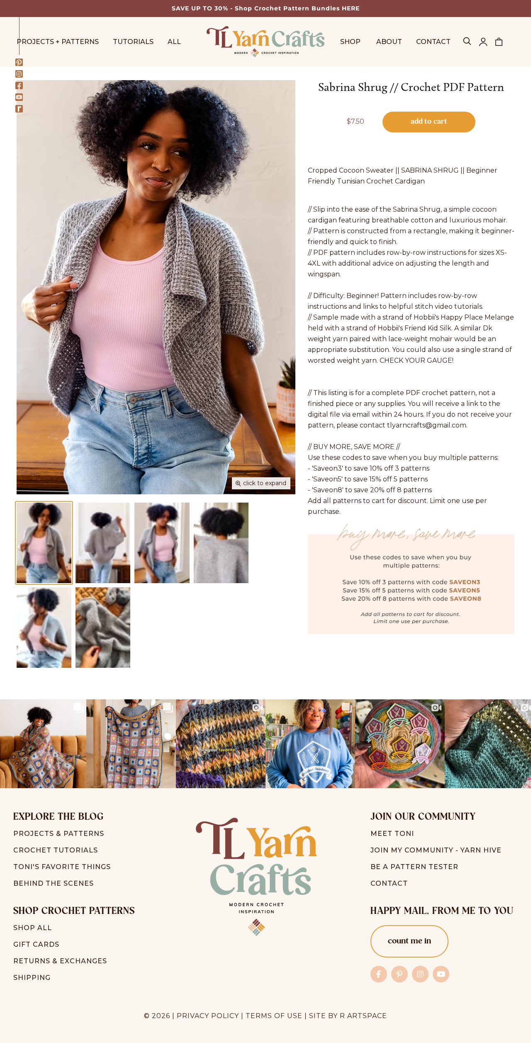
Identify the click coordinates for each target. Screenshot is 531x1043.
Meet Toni (392, 834)
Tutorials (133, 42)
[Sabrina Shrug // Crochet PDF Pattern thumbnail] (44, 543)
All (174, 42)
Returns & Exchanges (60, 961)
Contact (433, 42)
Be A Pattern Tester (414, 867)
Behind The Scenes (53, 883)
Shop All (32, 928)
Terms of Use (274, 1016)
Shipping (32, 978)
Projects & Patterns (58, 834)
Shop (351, 42)
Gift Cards (36, 944)
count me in (409, 941)
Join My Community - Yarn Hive (436, 850)
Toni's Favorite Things (62, 867)
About (389, 42)
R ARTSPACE (363, 1016)
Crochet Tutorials (55, 850)
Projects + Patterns (58, 42)
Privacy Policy (208, 1016)
